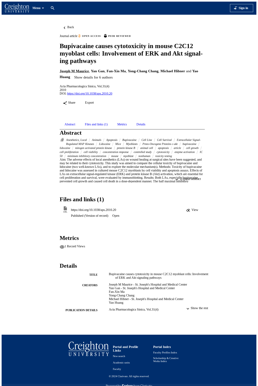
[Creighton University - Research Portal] (17, 8)
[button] (193, 210)
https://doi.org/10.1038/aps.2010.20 (89, 93)
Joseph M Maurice (74, 71)
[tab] (70, 124)
